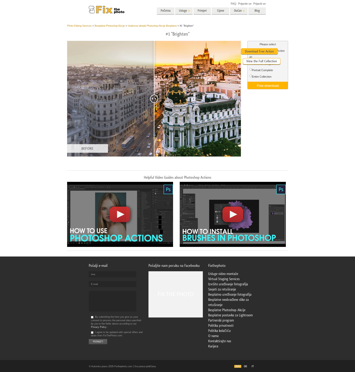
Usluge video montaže (223, 274)
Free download (268, 85)
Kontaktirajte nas (219, 341)
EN (237, 366)
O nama (213, 336)
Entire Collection (261, 76)
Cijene (220, 10)
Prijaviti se (259, 3)
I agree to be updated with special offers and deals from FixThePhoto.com (117, 334)
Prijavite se (244, 3)
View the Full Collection (261, 61)
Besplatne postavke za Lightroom (230, 315)
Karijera (213, 346)
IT (253, 366)
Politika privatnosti (221, 325)
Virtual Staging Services (224, 279)
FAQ (233, 3)
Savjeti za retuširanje (222, 289)
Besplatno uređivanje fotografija (229, 294)
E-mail (94, 284)
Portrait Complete (262, 70)
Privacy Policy (98, 327)
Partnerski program (221, 320)
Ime (93, 274)
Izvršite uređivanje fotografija (228, 284)
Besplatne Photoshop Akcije (226, 310)
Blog (257, 10)
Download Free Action (259, 51)
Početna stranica (165, 12)
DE (245, 366)
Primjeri (202, 10)
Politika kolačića (219, 331)
